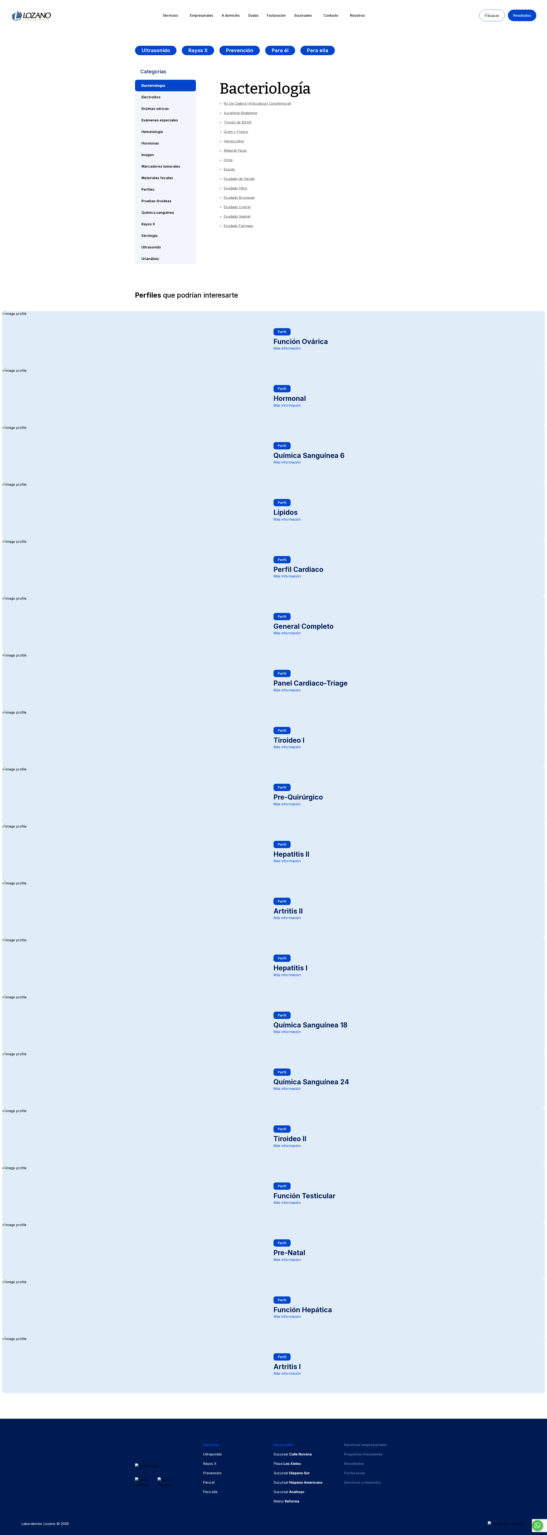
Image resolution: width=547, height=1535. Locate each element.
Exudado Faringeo (238, 226)
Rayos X (198, 50)
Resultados (522, 15)
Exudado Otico (235, 188)
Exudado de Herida (239, 179)
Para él (280, 50)
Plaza (287, 1463)
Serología (149, 235)
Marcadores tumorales (160, 166)
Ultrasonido (155, 50)
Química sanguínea (157, 212)
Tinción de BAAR (237, 122)
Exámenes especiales (159, 120)
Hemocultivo (234, 141)
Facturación (276, 15)
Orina (228, 160)
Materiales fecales (157, 178)
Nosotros (357, 15)
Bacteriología (153, 85)
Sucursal (293, 1454)
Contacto (330, 15)
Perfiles (147, 189)
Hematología (152, 132)
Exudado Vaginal (237, 216)
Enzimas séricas (155, 108)
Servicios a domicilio (362, 1482)
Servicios (170, 15)
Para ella (317, 50)
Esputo (229, 169)
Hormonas (150, 143)
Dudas (253, 15)
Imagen (147, 155)
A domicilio (231, 15)
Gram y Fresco (236, 132)
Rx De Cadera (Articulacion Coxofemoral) (257, 103)
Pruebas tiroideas (156, 201)
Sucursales (303, 15)
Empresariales (201, 15)
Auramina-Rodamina (240, 113)
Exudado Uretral (237, 207)
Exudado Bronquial (239, 197)
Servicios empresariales (365, 1445)
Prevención (239, 50)
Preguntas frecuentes (363, 1454)
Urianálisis (150, 259)
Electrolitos (150, 97)
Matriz (286, 1501)
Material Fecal (235, 150)
